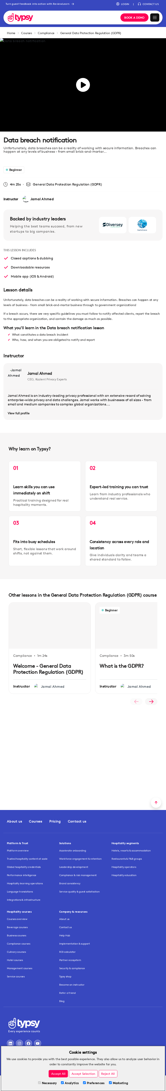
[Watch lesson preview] (83, 85)
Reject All (108, 1073)
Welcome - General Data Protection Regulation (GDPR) (48, 669)
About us (14, 821)
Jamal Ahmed (39, 373)
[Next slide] (151, 701)
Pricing (55, 821)
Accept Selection (83, 1073)
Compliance (46, 33)
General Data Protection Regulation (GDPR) (90, 33)
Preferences (95, 1083)
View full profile (18, 413)
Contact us (77, 821)
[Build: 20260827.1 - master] (61, 17)
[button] (122, 4)
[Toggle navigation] (154, 17)
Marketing (120, 1083)
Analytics (72, 1083)
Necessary (49, 1083)
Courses (26, 33)
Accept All (58, 1073)
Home (11, 33)
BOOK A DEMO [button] (134, 17)
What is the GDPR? (122, 666)
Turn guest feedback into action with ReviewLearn (37, 3)
